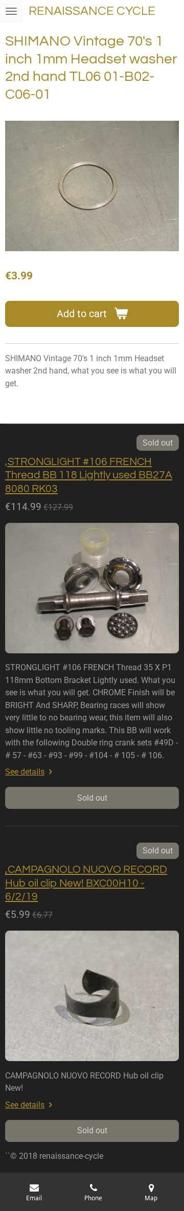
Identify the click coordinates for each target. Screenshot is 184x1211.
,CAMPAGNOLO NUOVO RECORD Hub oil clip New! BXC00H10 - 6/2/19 (86, 883)
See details (24, 772)
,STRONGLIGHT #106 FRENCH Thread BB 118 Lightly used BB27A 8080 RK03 (88, 475)
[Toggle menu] (11, 11)
